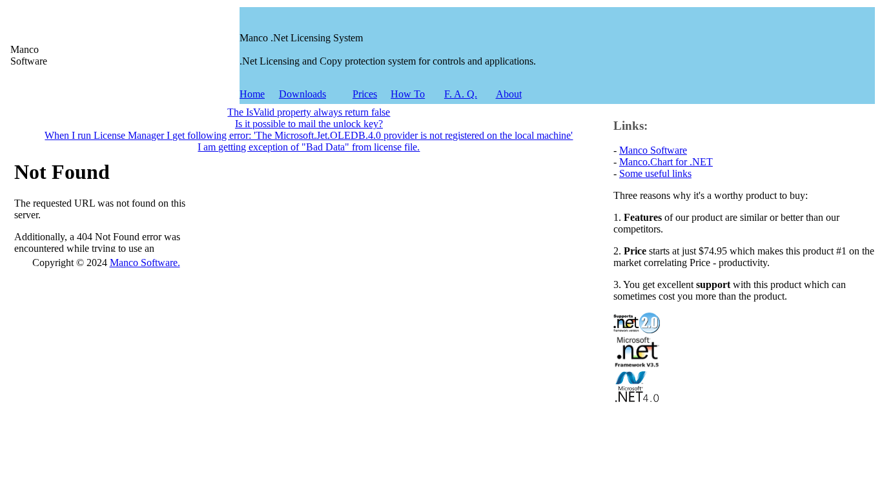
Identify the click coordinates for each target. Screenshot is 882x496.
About (509, 93)
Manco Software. (145, 262)
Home (252, 93)
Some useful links (655, 173)
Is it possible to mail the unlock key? (309, 123)
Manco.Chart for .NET (666, 161)
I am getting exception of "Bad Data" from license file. (309, 146)
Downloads (302, 93)
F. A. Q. (460, 93)
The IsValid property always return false (308, 112)
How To (408, 93)
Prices (365, 93)
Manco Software (653, 150)
